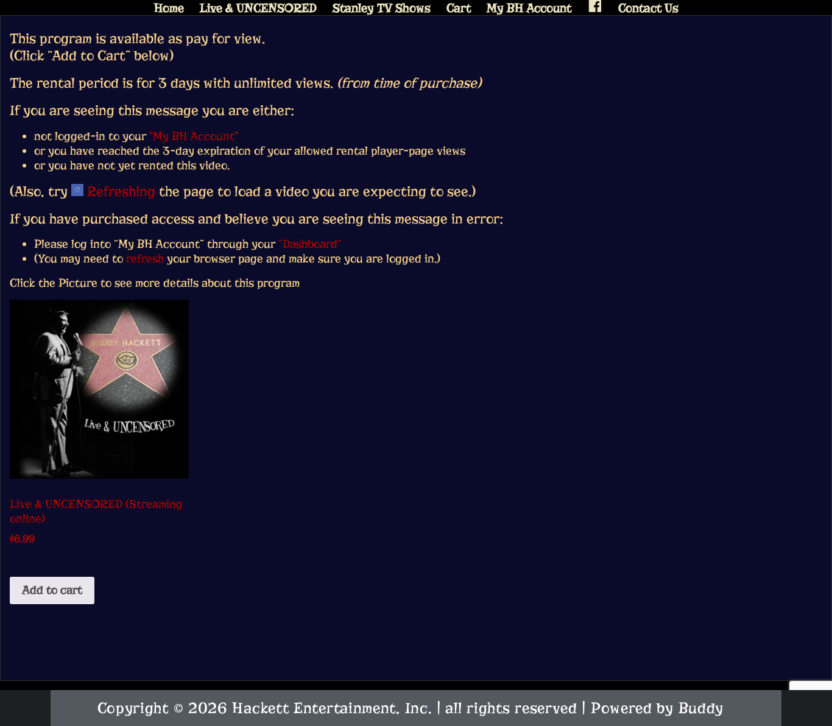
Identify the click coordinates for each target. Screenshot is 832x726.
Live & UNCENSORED (258, 8)
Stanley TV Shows (382, 8)
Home (169, 8)
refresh (145, 259)
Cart (458, 8)
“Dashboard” (310, 244)
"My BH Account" (193, 136)
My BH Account (529, 8)
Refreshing (119, 191)
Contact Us (648, 8)
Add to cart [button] (52, 590)
